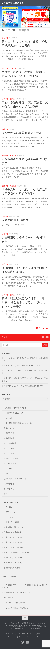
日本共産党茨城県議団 (12, 532)
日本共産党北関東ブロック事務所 (17, 552)
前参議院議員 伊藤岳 (12, 568)
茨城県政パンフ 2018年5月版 (15, 479)
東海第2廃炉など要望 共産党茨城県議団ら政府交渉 (23, 386)
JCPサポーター (11, 512)
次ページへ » (42, 328)
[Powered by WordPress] (17, 637)
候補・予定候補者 (13, 522)
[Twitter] (43, 337)
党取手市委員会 (12, 458)
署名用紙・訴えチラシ (14, 527)
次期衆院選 (10, 433)
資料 (5, 494)
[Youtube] (46, 337)
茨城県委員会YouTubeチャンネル (17, 592)
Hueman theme (37, 637)
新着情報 (5, 38)
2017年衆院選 (11, 469)
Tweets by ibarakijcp (9, 576)
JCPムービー (8, 598)
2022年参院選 (11, 448)
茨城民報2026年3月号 (15, 220)
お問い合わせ (9, 489)
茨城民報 (7, 474)
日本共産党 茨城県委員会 (14, 3)
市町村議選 (10, 438)
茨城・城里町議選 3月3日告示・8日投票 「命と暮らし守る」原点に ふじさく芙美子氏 (24, 302)
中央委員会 (8, 507)
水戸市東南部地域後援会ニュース (19, 423)
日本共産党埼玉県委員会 (13, 537)
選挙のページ (9, 428)
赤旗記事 (13, 68)
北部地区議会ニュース (14, 413)
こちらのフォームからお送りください (27, 634)
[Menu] (47, 3)
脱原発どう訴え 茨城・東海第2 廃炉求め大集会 (22, 366)
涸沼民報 (9, 418)
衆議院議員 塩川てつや (13, 558)
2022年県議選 (11, 443)
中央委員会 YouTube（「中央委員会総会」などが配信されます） (24, 586)
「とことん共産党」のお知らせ (16, 608)
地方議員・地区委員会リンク (15, 408)
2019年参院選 (11, 463)
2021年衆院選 (11, 453)
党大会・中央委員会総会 (15, 603)
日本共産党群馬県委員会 (13, 547)
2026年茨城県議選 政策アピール (22, 132)
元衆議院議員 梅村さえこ (13, 563)
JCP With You (10, 517)
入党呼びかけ (9, 484)
